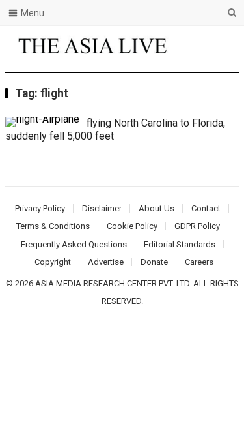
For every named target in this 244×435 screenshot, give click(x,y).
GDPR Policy (197, 226)
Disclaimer (102, 208)
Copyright (52, 262)
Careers (199, 262)
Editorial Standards (179, 244)
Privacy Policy (40, 208)
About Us (156, 208)
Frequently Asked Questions (74, 244)
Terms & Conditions (53, 226)
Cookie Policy (132, 226)
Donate (154, 262)
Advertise (106, 262)
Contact (206, 208)
